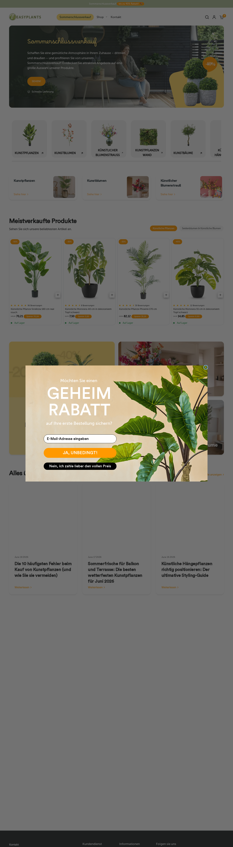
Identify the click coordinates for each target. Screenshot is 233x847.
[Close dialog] (206, 367)
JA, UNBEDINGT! (80, 453)
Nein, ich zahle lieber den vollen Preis (80, 466)
